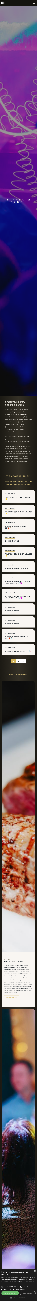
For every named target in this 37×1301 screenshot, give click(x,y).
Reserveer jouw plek (11, 997)
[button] (18, 1298)
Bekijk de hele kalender (18, 674)
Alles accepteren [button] (10, 1293)
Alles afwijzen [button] (28, 1293)
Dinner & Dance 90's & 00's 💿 (18, 651)
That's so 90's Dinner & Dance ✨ (18, 498)
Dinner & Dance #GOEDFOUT (17, 568)
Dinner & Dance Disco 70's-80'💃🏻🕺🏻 (17, 527)
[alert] (18, 1285)
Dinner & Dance (12, 541)
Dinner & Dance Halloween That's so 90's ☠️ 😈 (17, 582)
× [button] (35, 1271)
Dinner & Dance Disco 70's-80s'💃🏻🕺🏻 (17, 637)
